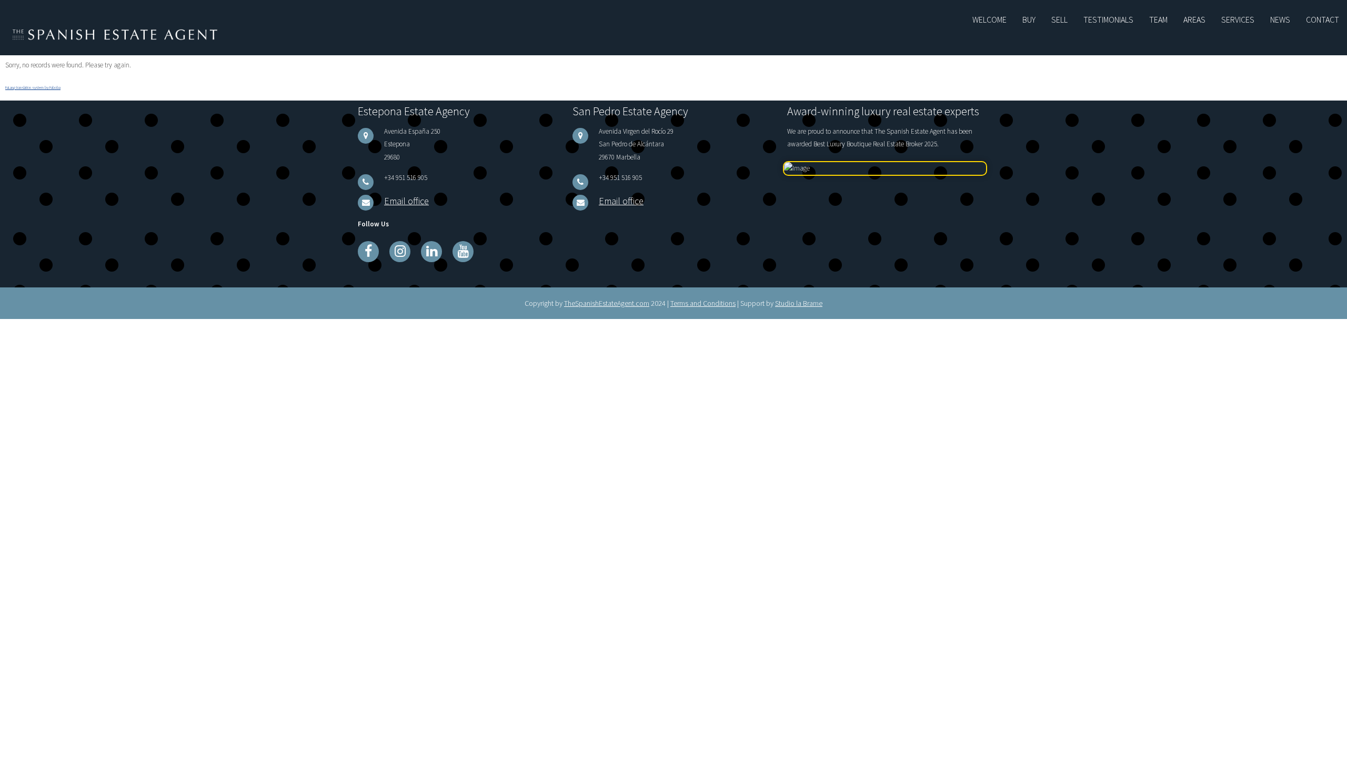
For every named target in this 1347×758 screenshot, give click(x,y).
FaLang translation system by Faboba (33, 84)
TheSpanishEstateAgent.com (606, 294)
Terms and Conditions (703, 294)
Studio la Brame (798, 294)
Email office (400, 194)
